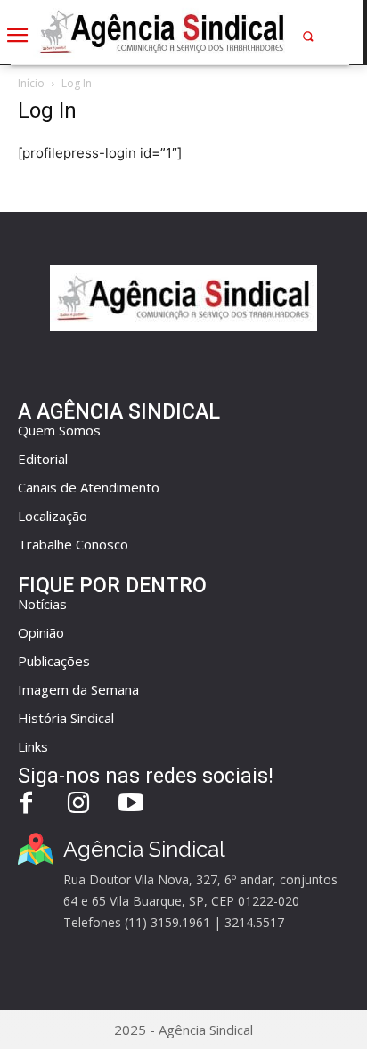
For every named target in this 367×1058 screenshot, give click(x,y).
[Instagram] (79, 804)
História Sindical (66, 718)
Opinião (41, 632)
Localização (52, 516)
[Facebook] (26, 804)
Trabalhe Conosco (73, 544)
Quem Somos (59, 430)
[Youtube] (131, 804)
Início (31, 83)
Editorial (43, 459)
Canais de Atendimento (88, 487)
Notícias (42, 604)
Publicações (54, 661)
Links (33, 746)
